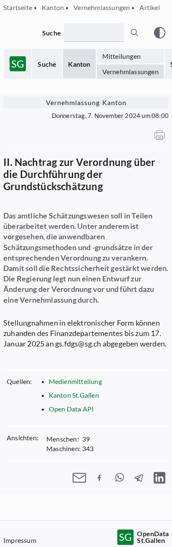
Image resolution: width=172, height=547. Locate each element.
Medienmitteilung (75, 381)
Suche (47, 64)
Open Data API (71, 409)
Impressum (19, 540)
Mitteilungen (121, 56)
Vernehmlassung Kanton (86, 102)
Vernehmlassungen (130, 71)
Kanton (79, 64)
